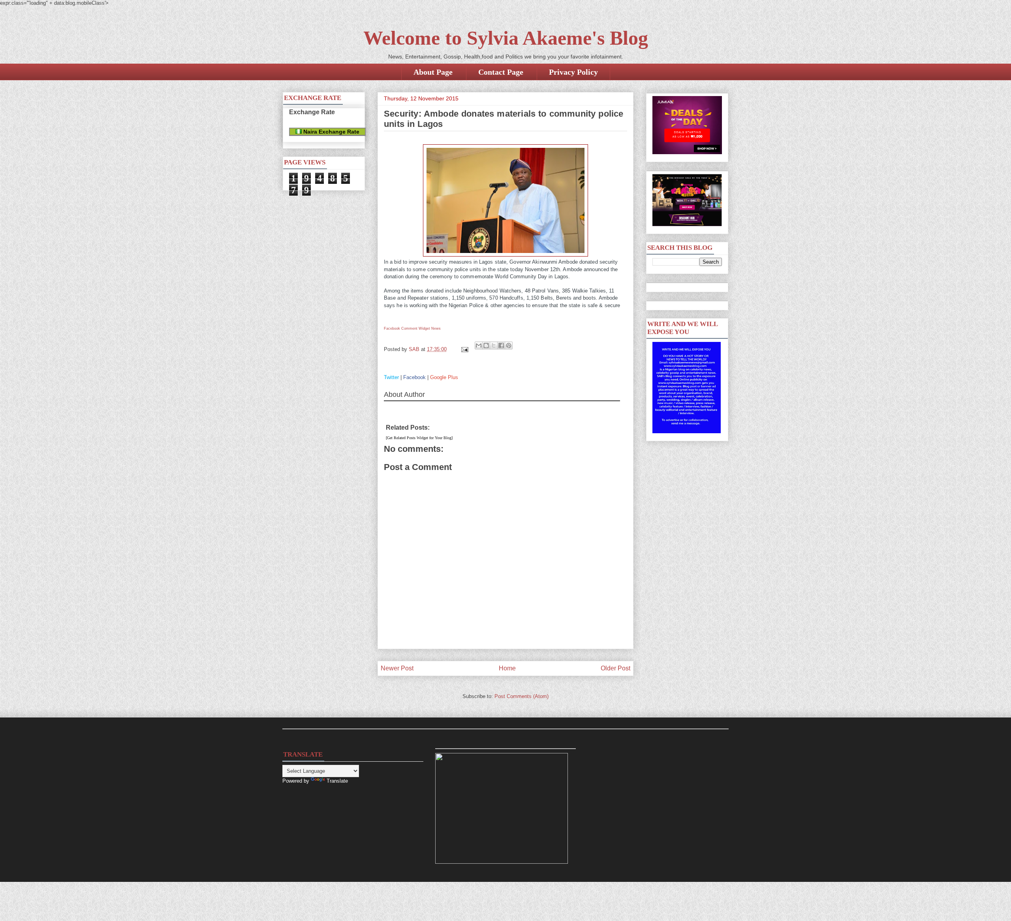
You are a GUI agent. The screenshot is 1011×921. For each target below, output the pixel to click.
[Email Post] (464, 349)
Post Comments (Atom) (521, 696)
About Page (433, 72)
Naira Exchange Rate (330, 131)
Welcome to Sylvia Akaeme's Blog (505, 38)
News (436, 328)
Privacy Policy (573, 72)
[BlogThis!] (486, 345)
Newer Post (397, 668)
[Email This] (479, 345)
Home (507, 668)
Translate (337, 781)
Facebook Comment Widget (407, 328)
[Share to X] (494, 345)
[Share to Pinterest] (509, 345)
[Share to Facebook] (501, 345)
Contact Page (500, 72)
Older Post (615, 668)
